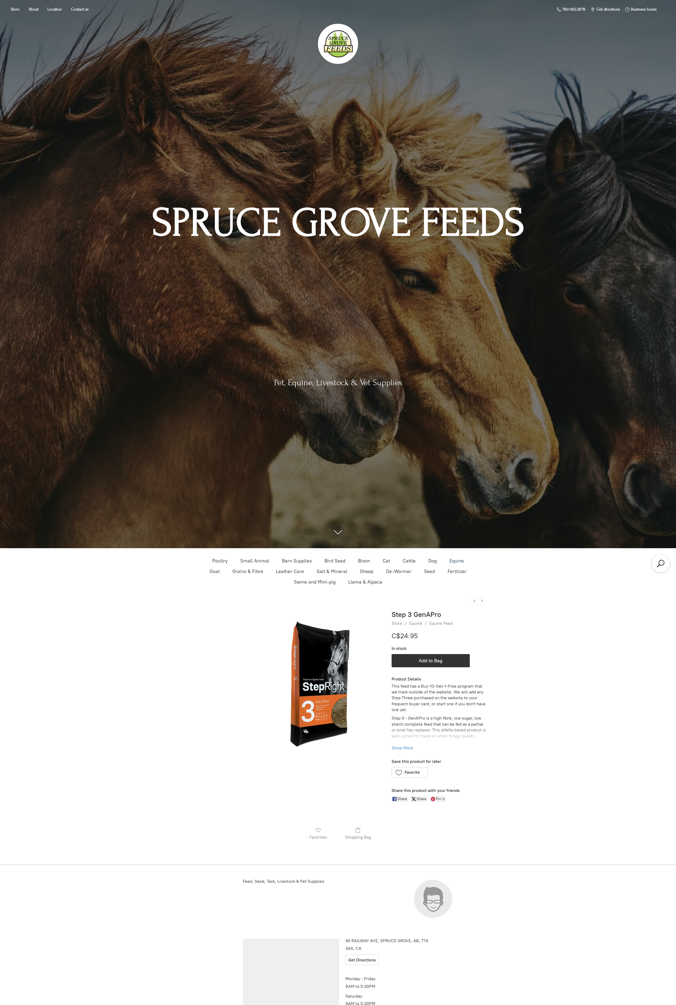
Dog (432, 561)
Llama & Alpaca (365, 582)
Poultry (220, 561)
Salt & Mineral (332, 571)
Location (55, 9)
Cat (386, 561)
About (34, 9)
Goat (215, 571)
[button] (410, 772)
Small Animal (254, 561)
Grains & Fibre (247, 571)
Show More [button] (402, 747)
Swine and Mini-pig (315, 582)
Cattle (409, 561)
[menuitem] (474, 601)
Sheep (366, 571)
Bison (364, 561)
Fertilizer (457, 571)
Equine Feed (441, 623)
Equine (456, 561)
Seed (429, 571)
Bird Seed (335, 561)
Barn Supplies (297, 561)
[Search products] (660, 563)
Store (15, 9)
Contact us (80, 9)
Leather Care (290, 571)
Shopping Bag (358, 837)
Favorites (318, 837)
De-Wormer (398, 571)
